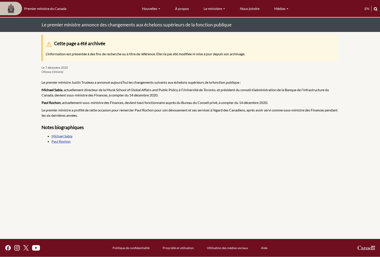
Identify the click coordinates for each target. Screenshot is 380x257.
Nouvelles (150, 8)
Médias (280, 8)
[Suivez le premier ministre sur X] (26, 248)
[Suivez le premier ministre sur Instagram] (17, 248)
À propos (182, 8)
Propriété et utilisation (178, 248)
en (367, 8)
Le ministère (213, 8)
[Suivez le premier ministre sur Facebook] (8, 248)
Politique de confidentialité (131, 248)
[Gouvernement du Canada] (366, 248)
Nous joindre (249, 8)
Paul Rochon (61, 141)
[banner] (34, 8)
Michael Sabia (61, 136)
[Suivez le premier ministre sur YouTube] (36, 248)
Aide (264, 248)
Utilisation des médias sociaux (227, 248)
